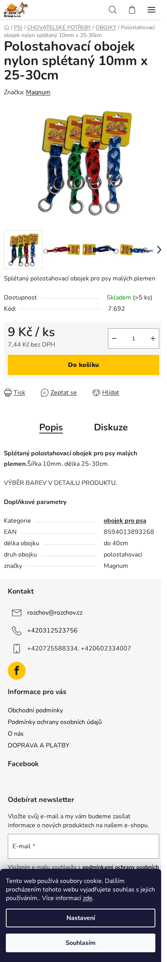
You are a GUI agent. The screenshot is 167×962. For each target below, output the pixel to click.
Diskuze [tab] (111, 427)
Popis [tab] (51, 427)
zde (87, 898)
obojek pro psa (125, 520)
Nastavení (80, 918)
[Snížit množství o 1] (114, 338)
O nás (16, 733)
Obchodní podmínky (35, 710)
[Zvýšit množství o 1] (153, 338)
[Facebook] (17, 671)
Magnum (38, 92)
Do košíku (83, 365)
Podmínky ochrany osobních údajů (55, 722)
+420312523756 (52, 630)
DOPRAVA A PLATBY (39, 745)
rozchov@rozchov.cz (54, 612)
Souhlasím (81, 943)
